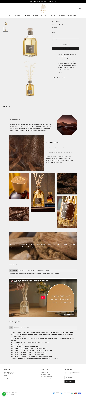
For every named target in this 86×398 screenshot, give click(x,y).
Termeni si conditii (44, 372)
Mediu (11, 327)
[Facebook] (59, 72)
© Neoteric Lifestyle (11, 392)
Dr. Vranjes (56, 21)
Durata (47, 270)
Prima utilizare (22, 270)
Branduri (18, 15)
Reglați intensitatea (31, 270)
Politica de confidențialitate (46, 376)
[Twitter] (61, 72)
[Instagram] (7, 378)
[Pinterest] (62, 72)
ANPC (42, 381)
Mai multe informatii (59, 77)
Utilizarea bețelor (13, 270)
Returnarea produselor (45, 374)
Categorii (27, 15)
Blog (46, 15)
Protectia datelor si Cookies (46, 378)
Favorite (62, 15)
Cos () (80, 8)
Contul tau (68, 8)
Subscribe (69, 381)
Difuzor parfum (73, 15)
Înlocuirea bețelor (40, 270)
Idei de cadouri (37, 15)
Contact (53, 15)
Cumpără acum (65, 48)
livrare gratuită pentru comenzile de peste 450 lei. (43, 1)
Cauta (74, 8)
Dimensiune (16, 327)
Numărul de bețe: (25, 327)
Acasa (10, 15)
